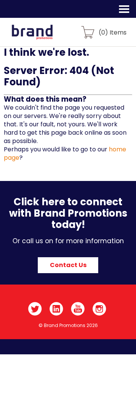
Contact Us (68, 265)
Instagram (100, 309)
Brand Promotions (46, 36)
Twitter (35, 309)
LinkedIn (56, 309)
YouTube (78, 309)
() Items (113, 32)
